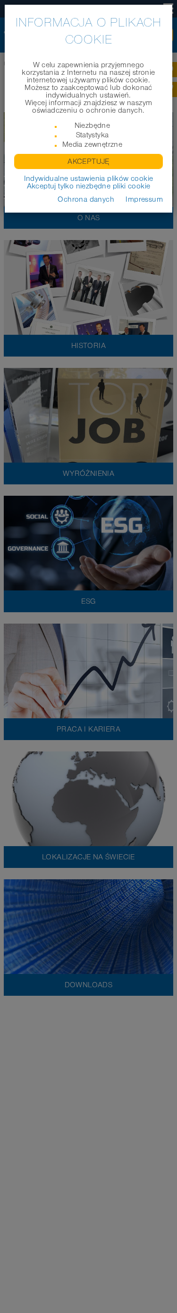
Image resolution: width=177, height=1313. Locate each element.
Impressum (144, 199)
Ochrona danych (86, 199)
